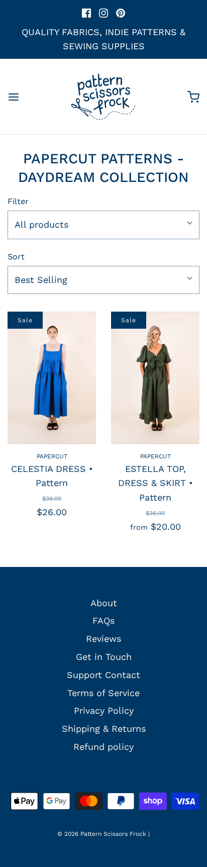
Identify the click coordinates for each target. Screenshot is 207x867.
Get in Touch (104, 656)
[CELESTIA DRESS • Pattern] (52, 378)
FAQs (103, 620)
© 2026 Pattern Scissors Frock (101, 833)
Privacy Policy (104, 710)
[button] (103, 225)
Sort (16, 256)
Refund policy (103, 746)
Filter (18, 201)
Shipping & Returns (104, 728)
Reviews (103, 638)
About (103, 603)
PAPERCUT (52, 456)
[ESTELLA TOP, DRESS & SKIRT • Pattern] (155, 378)
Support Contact (103, 674)
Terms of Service (103, 693)
